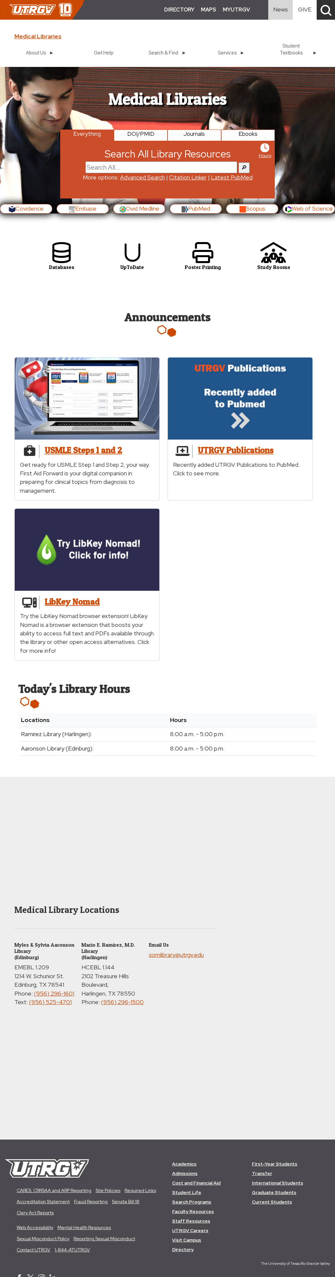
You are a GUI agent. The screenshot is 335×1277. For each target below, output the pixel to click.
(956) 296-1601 (54, 993)
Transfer (262, 1173)
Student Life (186, 1192)
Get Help (104, 53)
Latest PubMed (232, 177)
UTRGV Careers (190, 1230)
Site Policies (108, 1190)
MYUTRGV (236, 9)
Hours (265, 155)
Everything (87, 133)
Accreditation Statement (43, 1202)
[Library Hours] (264, 147)
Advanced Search (142, 177)
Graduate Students (274, 1192)
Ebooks (247, 133)
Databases (61, 267)
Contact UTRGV (33, 1250)
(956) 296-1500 (122, 1002)
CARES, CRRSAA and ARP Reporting (54, 1190)
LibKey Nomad (72, 601)
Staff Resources (191, 1221)
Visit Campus (186, 1240)
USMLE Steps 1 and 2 (83, 450)
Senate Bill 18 (125, 1202)
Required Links (140, 1190)
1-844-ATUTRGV (72, 1250)
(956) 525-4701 (50, 1002)
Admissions (185, 1173)
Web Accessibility (35, 1227)
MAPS (208, 9)
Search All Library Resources (168, 153)
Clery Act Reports (35, 1213)
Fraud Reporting (91, 1202)
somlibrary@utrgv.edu (176, 954)
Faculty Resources (193, 1211)
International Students (277, 1182)
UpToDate (132, 267)
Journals (194, 133)
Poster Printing (203, 267)
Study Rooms (273, 267)
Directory (183, 1249)
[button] (326, 10)
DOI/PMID (140, 133)
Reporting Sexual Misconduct (104, 1239)
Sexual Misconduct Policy (43, 1239)
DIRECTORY (179, 9)
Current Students (272, 1202)
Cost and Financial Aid (196, 1182)
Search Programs (191, 1202)
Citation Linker (188, 177)
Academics (184, 1163)
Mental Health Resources (84, 1227)
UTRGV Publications (235, 450)
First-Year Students (274, 1163)
